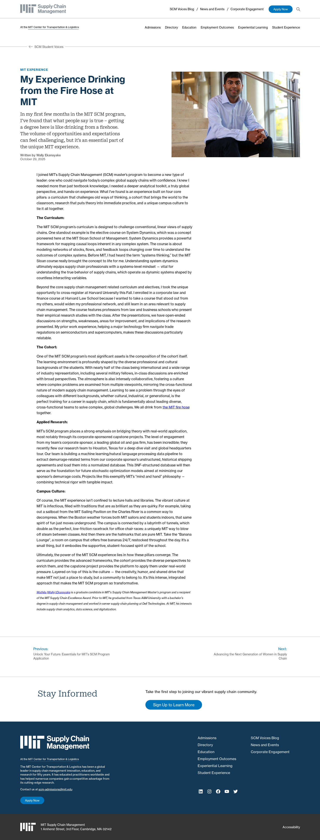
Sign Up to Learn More (173, 704)
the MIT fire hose (176, 407)
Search (298, 9)
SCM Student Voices (48, 47)
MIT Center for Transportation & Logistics (53, 27)
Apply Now (280, 9)
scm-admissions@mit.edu (55, 789)
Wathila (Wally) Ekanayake (53, 592)
